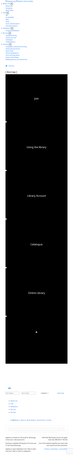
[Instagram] (10, 388)
